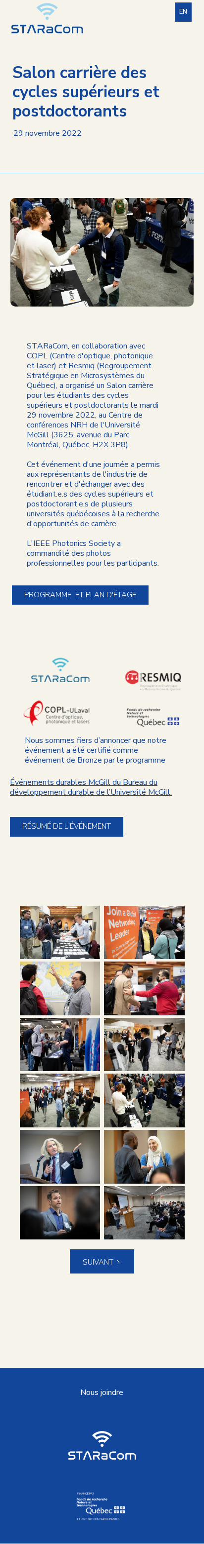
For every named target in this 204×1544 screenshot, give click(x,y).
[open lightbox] (60, 933)
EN (183, 11)
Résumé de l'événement (66, 826)
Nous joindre (101, 1392)
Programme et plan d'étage (80, 595)
